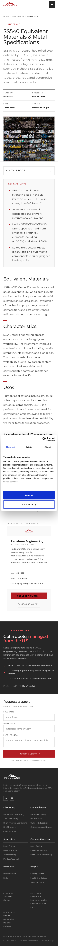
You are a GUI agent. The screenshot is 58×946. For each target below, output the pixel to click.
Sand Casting (36, 846)
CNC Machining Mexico (40, 827)
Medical (7, 916)
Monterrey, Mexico (38, 900)
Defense (7, 926)
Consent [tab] (10, 447)
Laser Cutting (9, 846)
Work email (9, 723)
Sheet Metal (9, 839)
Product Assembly (11, 859)
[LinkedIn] (5, 798)
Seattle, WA (35, 896)
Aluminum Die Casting (13, 814)
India (32, 907)
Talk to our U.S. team (29, 604)
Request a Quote (29, 596)
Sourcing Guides (37, 882)
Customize (27, 504)
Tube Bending (9, 855)
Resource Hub (9, 874)
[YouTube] (12, 798)
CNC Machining (38, 807)
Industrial (7, 923)
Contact (6, 900)
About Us (7, 896)
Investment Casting (39, 850)
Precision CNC (36, 818)
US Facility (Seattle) (39, 823)
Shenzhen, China (38, 903)
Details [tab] (29, 447)
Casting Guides (37, 874)
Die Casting (9, 807)
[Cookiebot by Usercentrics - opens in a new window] (42, 439)
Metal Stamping (10, 850)
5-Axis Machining (38, 814)
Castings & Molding (40, 839)
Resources (18, 16)
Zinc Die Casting (10, 818)
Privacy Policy (47, 941)
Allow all (29, 495)
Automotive (8, 919)
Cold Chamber (9, 831)
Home (6, 16)
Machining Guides (38, 878)
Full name (8, 712)
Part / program (11, 735)
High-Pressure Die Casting (15, 823)
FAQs (5, 878)
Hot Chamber (9, 827)
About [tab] (47, 447)
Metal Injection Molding (41, 855)
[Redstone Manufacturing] (10, 4)
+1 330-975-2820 (27, 686)
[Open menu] (52, 4)
